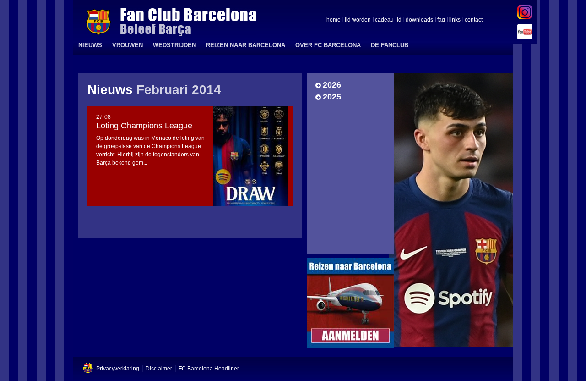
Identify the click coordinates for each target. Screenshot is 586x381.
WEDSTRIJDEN (174, 45)
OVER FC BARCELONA (328, 45)
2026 (332, 84)
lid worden (358, 20)
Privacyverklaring (117, 368)
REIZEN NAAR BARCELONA (245, 45)
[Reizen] (350, 305)
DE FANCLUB (389, 45)
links (455, 20)
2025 (332, 96)
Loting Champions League (144, 125)
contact (474, 20)
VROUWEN (127, 45)
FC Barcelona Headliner (209, 368)
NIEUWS (90, 45)
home (333, 20)
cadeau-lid (388, 20)
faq (441, 20)
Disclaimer (159, 368)
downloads (419, 20)
